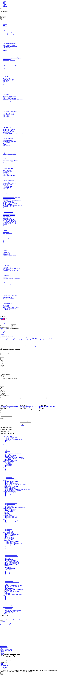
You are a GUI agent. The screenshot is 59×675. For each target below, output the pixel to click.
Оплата (4, 1)
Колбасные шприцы (7, 218)
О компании (2, 641)
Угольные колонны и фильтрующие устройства (12, 58)
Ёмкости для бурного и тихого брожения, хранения (13, 99)
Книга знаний (5, 3)
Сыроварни (5, 277)
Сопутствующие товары (7, 184)
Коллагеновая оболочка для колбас (9, 221)
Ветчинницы (5, 217)
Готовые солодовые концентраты (9, 141)
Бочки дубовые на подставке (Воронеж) (10, 160)
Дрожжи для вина (6, 100)
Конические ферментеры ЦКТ (9, 83)
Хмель (4, 82)
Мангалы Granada (6, 242)
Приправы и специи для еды (8, 206)
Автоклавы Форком (7, 199)
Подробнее (22, 425)
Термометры (5, 174)
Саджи (4, 257)
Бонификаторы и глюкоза (8, 118)
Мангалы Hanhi (6, 240)
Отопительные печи (7, 288)
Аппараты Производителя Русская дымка (11, 34)
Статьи (1, 652)
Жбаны (4, 162)
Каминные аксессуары (7, 245)
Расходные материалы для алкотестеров (10, 291)
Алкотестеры (5, 289)
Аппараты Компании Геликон (9, 37)
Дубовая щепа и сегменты (8, 117)
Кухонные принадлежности (8, 286)
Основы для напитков (8, 138)
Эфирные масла (6, 305)
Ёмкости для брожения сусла (8, 88)
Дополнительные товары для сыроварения (11, 278)
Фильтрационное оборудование (9, 101)
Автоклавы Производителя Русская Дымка (11, 197)
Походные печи (6, 287)
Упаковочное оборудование (8, 298)
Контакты (5, 6)
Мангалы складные (6, 243)
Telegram (4, 323)
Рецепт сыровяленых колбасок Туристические (9, 623)
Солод (4, 143)
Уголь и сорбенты (6, 120)
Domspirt (4, 36)
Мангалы (6, 238)
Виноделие (6, 94)
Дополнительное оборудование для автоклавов (12, 200)
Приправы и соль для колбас (8, 219)
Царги (4, 49)
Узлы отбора (5, 53)
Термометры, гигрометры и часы (9, 308)
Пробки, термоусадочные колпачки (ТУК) (11, 105)
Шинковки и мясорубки (7, 204)
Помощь (2, 651)
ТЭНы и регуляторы (7, 47)
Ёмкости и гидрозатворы (9, 180)
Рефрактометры (6, 173)
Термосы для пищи (6, 188)
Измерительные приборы (9, 168)
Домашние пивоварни (7, 78)
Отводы (4, 51)
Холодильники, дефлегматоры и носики (11, 52)
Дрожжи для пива (6, 86)
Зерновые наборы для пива (8, 80)
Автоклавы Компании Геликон (9, 198)
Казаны (5, 250)
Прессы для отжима (7, 97)
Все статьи (2, 621)
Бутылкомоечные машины (8, 102)
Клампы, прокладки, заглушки (9, 60)
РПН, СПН (5, 50)
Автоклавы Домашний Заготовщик (10, 194)
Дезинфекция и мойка (7, 87)
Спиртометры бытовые (7, 170)
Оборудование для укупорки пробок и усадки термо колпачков (15, 104)
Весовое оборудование (7, 297)
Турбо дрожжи (6, 68)
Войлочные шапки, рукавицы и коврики (11, 307)
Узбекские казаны (6, 252)
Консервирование (7, 193)
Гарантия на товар (4, 648)
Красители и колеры (7, 132)
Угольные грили (6, 234)
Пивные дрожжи (6, 70)
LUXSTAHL (5, 35)
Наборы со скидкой (6, 116)
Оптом (4, 5)
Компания (2, 640)
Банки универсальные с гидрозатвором (10, 270)
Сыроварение (7, 275)
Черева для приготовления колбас (9, 220)
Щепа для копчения (6, 216)
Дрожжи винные (6, 69)
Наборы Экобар (6, 115)
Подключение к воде (7, 59)
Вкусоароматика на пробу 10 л (9, 129)
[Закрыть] (12, 327)
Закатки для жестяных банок (8, 202)
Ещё (4, 61)
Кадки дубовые (6, 163)
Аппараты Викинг (6, 33)
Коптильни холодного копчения (9, 215)
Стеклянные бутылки (7, 267)
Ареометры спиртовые (7, 171)
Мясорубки (5, 224)
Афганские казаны (6, 254)
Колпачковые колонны (7, 55)
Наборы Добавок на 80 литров (9, 131)
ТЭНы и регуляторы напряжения (9, 154)
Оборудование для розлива (8, 103)
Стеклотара (6, 265)
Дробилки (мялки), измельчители (9, 96)
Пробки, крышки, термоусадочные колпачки (11, 268)
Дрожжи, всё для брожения (9, 65)
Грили (5, 230)
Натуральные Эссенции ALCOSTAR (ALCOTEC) (13, 133)
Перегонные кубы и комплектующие (10, 46)
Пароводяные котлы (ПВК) (8, 48)
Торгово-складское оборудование (10, 295)
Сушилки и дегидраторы (8, 201)
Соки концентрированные (8, 140)
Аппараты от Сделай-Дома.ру (9, 32)
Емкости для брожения (7, 182)
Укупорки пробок (6, 269)
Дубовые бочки (7, 158)
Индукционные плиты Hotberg (9, 153)
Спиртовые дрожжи (7, 67)
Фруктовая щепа (6, 119)
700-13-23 (3, 328)
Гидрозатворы (5, 185)
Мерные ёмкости (6, 172)
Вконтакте (5, 321)
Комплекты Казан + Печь (8, 256)
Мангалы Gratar (6, 241)
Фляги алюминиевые (7, 187)
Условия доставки (3, 647)
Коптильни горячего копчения (9, 214)
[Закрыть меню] (1, 19)
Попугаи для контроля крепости (9, 175)
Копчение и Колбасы (8, 212)
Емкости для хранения (7, 186)
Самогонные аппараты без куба (9, 45)
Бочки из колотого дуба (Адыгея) (9, 161)
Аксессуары (5, 244)
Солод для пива (6, 81)
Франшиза (5, 4)
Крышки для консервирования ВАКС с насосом (12, 205)
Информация (3, 645)
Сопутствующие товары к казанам (9, 255)
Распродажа (6, 314)
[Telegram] (2, 331)
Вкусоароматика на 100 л (8, 130)
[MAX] (1, 331)
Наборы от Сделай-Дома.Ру (8, 113)
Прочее (5, 282)
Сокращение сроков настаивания (9, 121)
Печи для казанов (6, 253)
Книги (4, 285)
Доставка (4, 2)
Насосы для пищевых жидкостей (9, 98)
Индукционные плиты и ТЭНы (10, 150)
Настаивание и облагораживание (10, 111)
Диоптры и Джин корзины (8, 54)
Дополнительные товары (8, 85)
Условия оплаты (3, 646)
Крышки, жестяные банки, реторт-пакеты (11, 203)
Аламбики (5, 38)
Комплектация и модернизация (10, 43)
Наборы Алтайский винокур (8, 114)
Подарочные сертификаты (8, 284)
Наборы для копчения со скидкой (9, 223)
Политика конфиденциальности (6, 649)
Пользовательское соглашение (6, 650)
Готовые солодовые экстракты (9, 79)
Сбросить (7, 395)
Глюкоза (4, 144)
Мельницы (5, 84)
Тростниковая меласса (7, 142)
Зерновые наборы (6, 145)
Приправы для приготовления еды (9, 259)
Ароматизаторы (6, 306)
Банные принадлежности (9, 303)
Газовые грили (6, 232)
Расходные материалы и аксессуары (10, 222)
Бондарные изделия (6, 309)
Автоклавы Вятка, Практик (8, 196)
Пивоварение (7, 76)
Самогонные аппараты (8, 30)
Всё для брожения (6, 71)
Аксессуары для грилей (7, 233)
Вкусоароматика (7, 127)
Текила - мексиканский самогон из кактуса (8, 624)
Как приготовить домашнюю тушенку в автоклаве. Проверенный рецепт (14, 622)
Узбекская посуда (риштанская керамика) (11, 258)
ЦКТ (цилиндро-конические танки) (10, 183)
